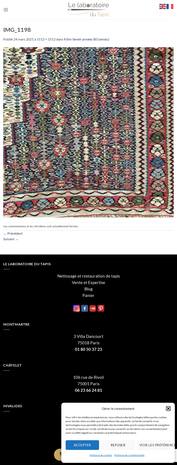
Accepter (82, 445)
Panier (88, 295)
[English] (162, 6)
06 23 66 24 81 (88, 390)
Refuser (118, 445)
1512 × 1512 (46, 39)
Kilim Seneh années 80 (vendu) (86, 39)
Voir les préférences (155, 445)
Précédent (13, 233)
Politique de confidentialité (129, 455)
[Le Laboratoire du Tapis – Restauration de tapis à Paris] (88, 10)
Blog (88, 289)
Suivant (11, 239)
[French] (170, 6)
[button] (168, 408)
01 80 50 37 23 (88, 349)
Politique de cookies (101, 455)
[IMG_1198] (88, 132)
